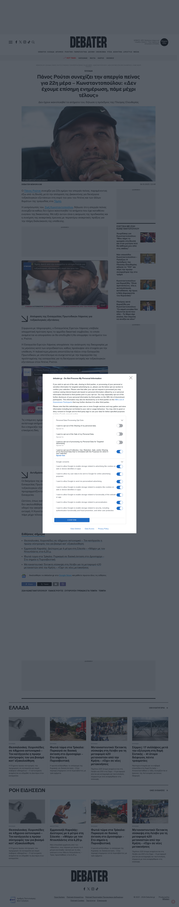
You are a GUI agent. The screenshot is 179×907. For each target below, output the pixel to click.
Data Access (89, 529)
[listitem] (89, 420)
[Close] (131, 378)
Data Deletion (76, 529)
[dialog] (89, 453)
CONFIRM (71, 520)
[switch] (120, 425)
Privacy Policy (103, 529)
